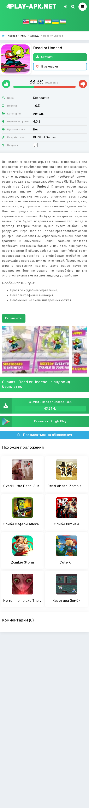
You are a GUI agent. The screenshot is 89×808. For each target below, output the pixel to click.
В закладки (49, 66)
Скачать (47, 57)
